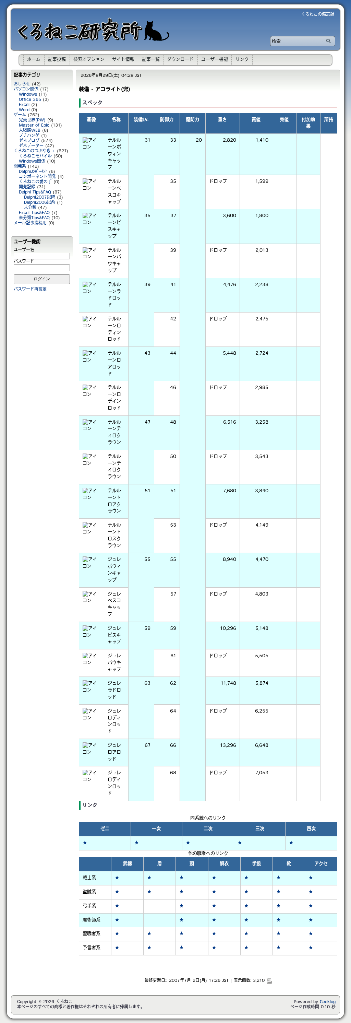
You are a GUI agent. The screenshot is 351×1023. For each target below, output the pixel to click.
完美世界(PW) (32, 120)
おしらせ (22, 84)
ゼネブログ (29, 141)
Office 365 (30, 100)
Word (24, 110)
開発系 (20, 167)
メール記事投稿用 (30, 223)
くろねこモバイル (35, 156)
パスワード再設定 (30, 289)
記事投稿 (57, 59)
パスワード (24, 262)
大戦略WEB (29, 131)
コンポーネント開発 (37, 177)
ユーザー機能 (214, 59)
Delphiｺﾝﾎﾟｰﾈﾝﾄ (33, 172)
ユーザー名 (24, 250)
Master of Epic (34, 126)
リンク (242, 59)
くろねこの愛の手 (35, 182)
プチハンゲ (29, 136)
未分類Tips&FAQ (34, 218)
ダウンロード (180, 59)
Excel (24, 105)
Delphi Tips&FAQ (35, 192)
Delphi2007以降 (39, 198)
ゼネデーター (31, 146)
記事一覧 (151, 59)
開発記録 (27, 187)
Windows (28, 95)
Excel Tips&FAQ (34, 213)
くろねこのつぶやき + (34, 151)
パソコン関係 (26, 89)
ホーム (33, 59)
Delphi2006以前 (39, 203)
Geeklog (328, 1002)
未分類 (30, 208)
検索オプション (89, 59)
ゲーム (20, 115)
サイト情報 (123, 59)
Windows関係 (32, 162)
